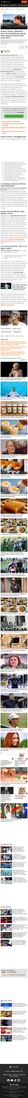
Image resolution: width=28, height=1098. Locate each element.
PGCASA (25, 1086)
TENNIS (4, 12)
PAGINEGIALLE (11, 1086)
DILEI (15, 1087)
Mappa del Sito (21, 1074)
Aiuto (19, 1092)
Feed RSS (11, 1076)
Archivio (16, 1076)
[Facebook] (8, 1081)
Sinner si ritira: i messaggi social (11, 121)
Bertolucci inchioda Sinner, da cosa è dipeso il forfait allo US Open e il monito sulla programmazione (13, 348)
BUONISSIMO (11, 1089)
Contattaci (14, 1074)
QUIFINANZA (23, 1087)
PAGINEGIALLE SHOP (19, 1086)
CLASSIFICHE (13, 5)
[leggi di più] (26, 51)
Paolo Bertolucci (6, 332)
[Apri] (2, 2)
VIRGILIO (6, 1086)
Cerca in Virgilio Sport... (13, 1071)
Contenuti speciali (7, 1074)
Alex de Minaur (6, 328)
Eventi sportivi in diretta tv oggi (17, 975)
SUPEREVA (17, 1089)
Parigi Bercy (17, 332)
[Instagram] (18, 1081)
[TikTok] (15, 1081)
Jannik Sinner (17, 328)
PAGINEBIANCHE (5, 1087)
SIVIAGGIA (19, 1087)
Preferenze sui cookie (12, 1092)
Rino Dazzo (7, 51)
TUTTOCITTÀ (11, 1087)
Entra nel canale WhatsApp (15, 116)
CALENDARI (4, 5)
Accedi (24, 1)
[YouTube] (12, 1081)
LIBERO (2, 1086)
